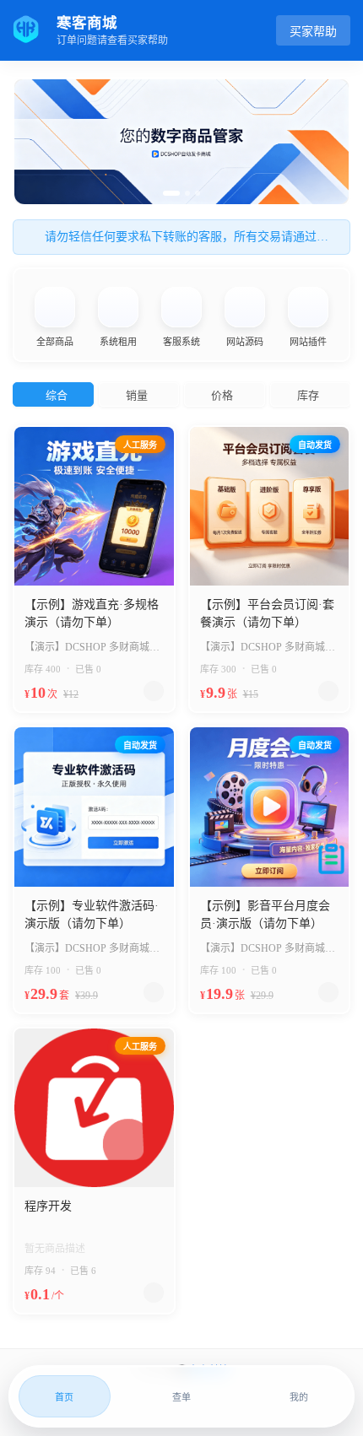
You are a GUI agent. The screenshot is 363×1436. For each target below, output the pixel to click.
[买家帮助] (331, 862)
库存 (308, 395)
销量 (137, 395)
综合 (57, 395)
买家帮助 (313, 31)
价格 (222, 395)
